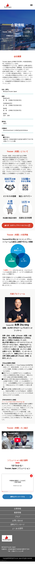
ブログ (17, 517)
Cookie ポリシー (4, 560)
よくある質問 (17, 528)
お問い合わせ (17, 521)
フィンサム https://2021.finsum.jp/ (12, 401)
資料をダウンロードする (17, 496)
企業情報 (17, 509)
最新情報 (17, 513)
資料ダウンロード (17, 524)
